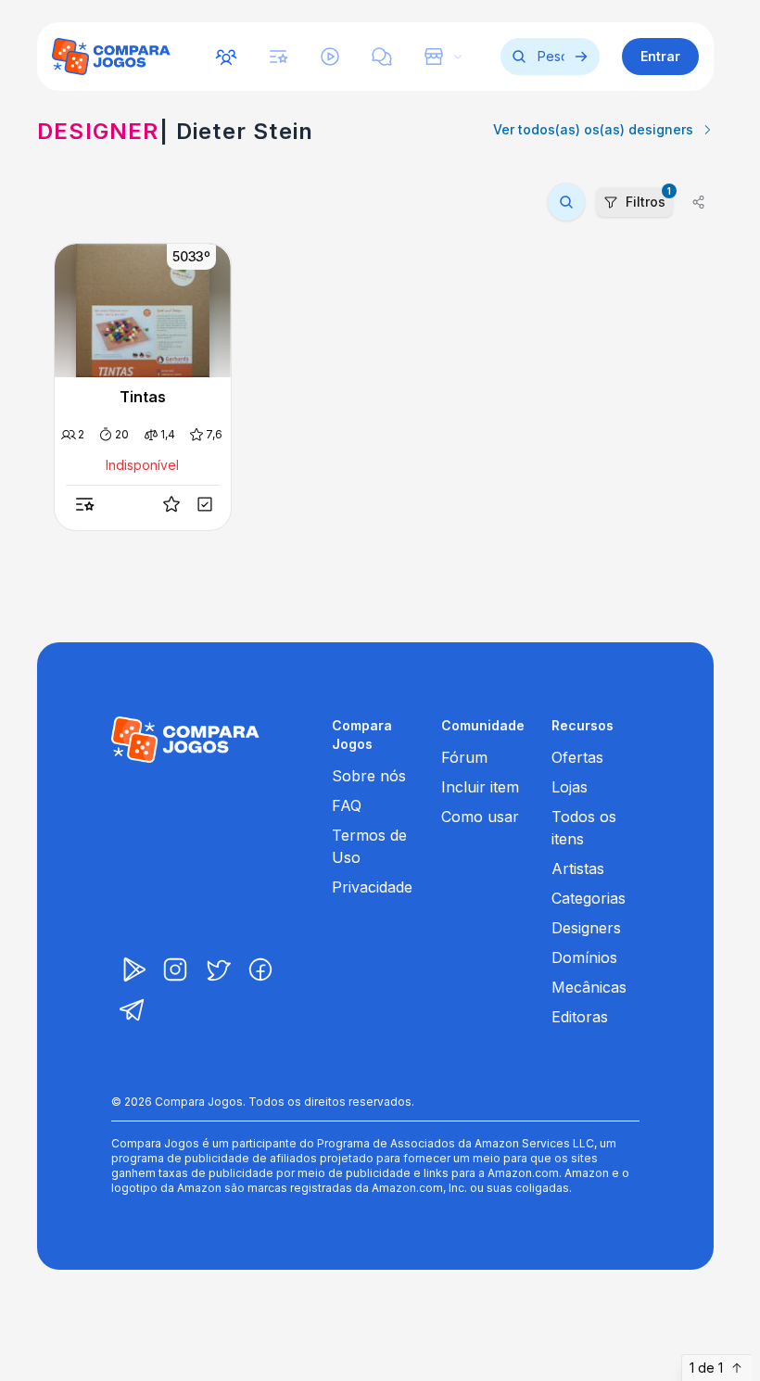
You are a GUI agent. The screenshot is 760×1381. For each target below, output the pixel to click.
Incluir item (480, 787)
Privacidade (372, 887)
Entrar (660, 56)
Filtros (648, 198)
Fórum (464, 757)
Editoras (579, 1016)
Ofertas (577, 757)
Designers (586, 928)
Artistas (577, 868)
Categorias (588, 898)
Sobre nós (369, 776)
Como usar (480, 816)
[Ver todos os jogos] (581, 57)
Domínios (584, 957)
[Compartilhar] (699, 202)
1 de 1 (706, 1367)
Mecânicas (589, 987)
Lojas (569, 787)
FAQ (346, 805)
